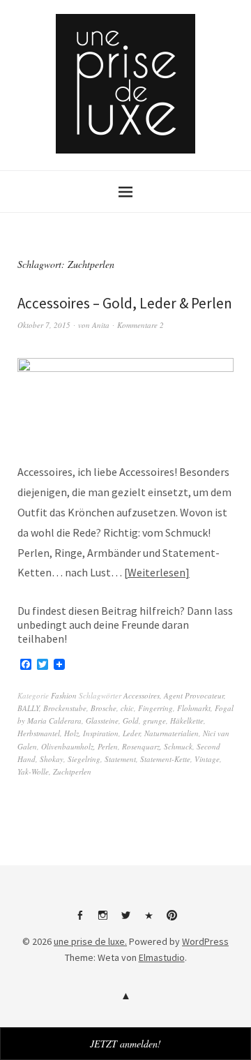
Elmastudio (162, 957)
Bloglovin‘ (148, 920)
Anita (100, 325)
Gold (131, 720)
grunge (154, 720)
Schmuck (178, 746)
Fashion (64, 695)
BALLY (28, 708)
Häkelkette (187, 720)
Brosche (103, 708)
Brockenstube (64, 708)
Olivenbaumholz (67, 746)
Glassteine (102, 720)
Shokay (51, 759)
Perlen (108, 746)
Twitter (125, 920)
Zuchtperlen (72, 771)
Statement (120, 759)
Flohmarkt (194, 708)
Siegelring (84, 759)
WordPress (205, 941)
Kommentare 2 (140, 325)
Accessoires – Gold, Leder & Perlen (124, 303)
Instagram (102, 920)
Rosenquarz (141, 746)
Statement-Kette (165, 759)
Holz (71, 733)
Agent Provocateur (194, 695)
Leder (131, 733)
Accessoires (141, 695)
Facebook (79, 920)
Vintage (207, 759)
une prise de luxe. (90, 941)
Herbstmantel (38, 733)
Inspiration (101, 733)
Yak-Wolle (33, 771)
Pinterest (171, 920)
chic (127, 708)
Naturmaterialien (171, 733)
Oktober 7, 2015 (43, 325)
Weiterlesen (156, 572)
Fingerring (155, 708)
